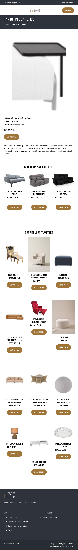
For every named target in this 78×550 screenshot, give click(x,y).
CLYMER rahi (63, 337)
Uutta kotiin (12, 518)
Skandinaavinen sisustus (17, 526)
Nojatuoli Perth (15, 275)
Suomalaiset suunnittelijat (18, 522)
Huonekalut (11, 24)
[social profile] (19, 3)
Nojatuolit (22, 24)
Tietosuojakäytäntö (56, 546)
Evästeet (70, 544)
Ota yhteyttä (60, 544)
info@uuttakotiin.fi (67, 3)
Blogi (10, 530)
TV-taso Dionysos (39, 462)
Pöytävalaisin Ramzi (14, 444)
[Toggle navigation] (6, 10)
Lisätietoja (11, 137)
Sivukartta (69, 546)
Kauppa (68, 10)
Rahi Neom (63, 275)
